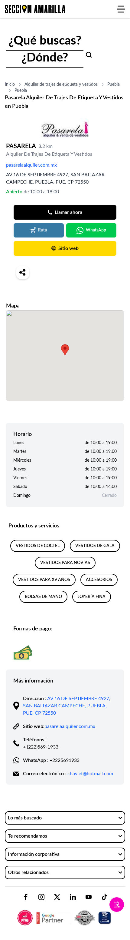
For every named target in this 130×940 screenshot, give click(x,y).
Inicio (10, 84)
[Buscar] (89, 55)
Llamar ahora (68, 212)
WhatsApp (96, 230)
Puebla (113, 84)
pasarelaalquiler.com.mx (31, 165)
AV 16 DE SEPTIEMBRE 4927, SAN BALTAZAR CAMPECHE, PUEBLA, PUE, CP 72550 (66, 706)
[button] (65, 350)
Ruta (42, 230)
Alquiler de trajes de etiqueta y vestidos (61, 84)
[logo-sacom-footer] (65, 912)
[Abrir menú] (121, 9)
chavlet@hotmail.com (90, 773)
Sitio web (68, 248)
